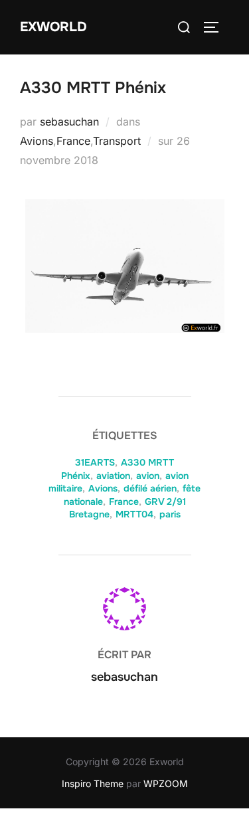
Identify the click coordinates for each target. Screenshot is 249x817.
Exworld (53, 27)
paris (170, 514)
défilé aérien (150, 488)
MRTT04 (134, 514)
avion (147, 476)
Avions (36, 140)
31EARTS (95, 462)
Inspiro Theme (93, 783)
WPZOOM (165, 783)
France (73, 140)
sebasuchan (69, 121)
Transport (117, 140)
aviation (113, 476)
